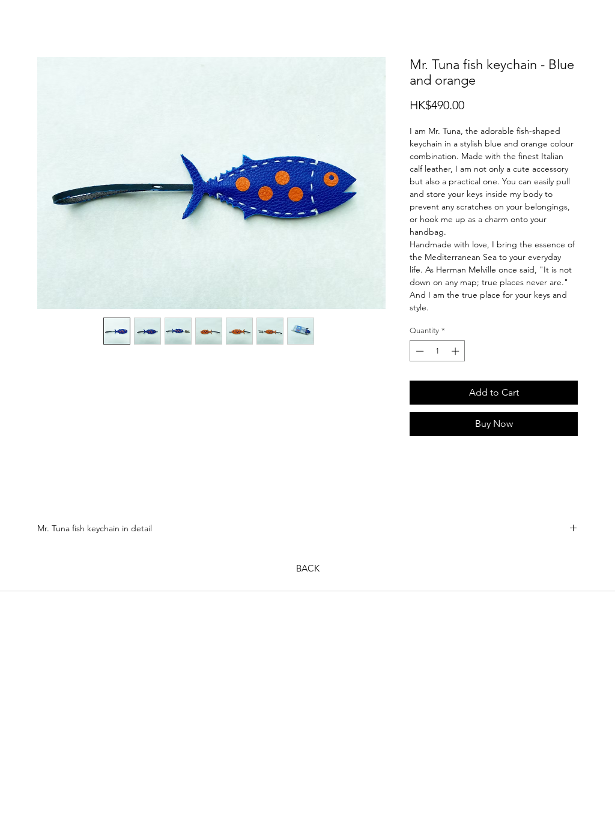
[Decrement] (418, 351)
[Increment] (456, 351)
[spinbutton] (437, 351)
